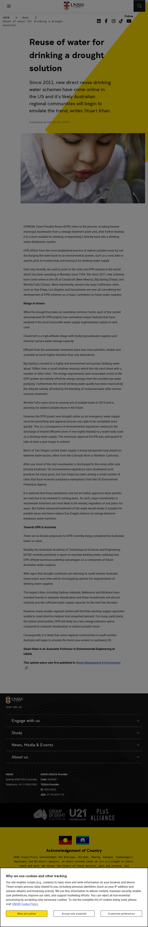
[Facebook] (106, 21)
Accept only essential (74, 913)
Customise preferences (121, 913)
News (25, 17)
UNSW (6, 17)
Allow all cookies (26, 913)
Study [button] (17, 733)
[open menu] (9, 6)
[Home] (74, 6)
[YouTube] (128, 21)
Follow (129, 16)
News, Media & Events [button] (32, 745)
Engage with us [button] (26, 720)
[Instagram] (113, 21)
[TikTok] (121, 21)
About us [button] (20, 757)
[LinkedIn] (99, 21)
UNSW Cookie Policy (25, 904)
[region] (74, 897)
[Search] (139, 6)
